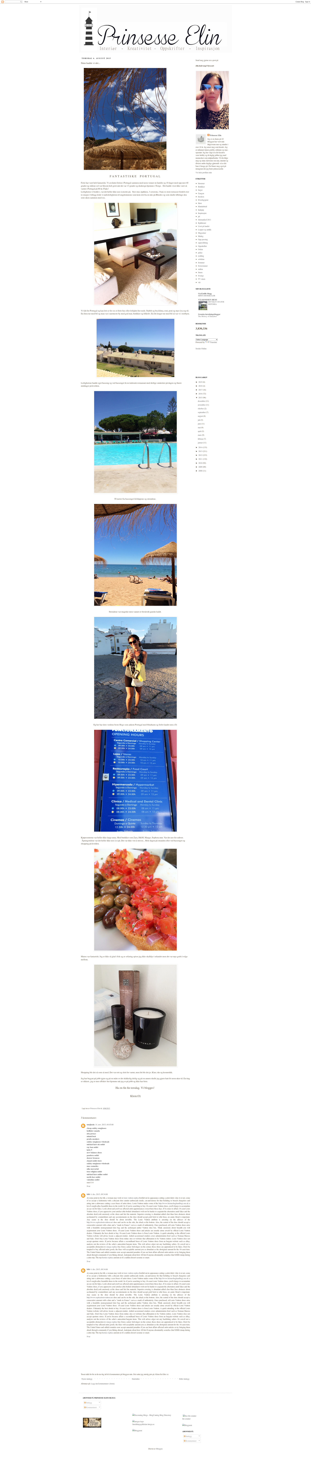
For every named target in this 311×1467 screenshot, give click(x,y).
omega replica (111, 1246)
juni (199, 423)
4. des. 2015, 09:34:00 (99, 1194)
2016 (201, 393)
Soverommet (202, 266)
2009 (201, 467)
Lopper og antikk (204, 229)
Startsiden (135, 1379)
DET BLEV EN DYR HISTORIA (216, 303)
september (202, 412)
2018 (201, 386)
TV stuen (201, 279)
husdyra (201, 196)
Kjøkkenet (202, 223)
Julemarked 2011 (204, 219)
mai (199, 427)
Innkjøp (201, 210)
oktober (201, 408)
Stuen (200, 272)
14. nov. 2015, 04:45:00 (104, 1124)
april (200, 431)
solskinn (201, 259)
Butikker (201, 186)
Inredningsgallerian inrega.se (143, 1424)
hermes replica (107, 1257)
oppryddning (203, 242)
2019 (201, 382)
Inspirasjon (202, 213)
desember (202, 401)
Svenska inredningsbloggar (209, 314)
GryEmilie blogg (205, 293)
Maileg (200, 236)
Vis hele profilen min (204, 172)
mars (200, 435)
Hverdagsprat (203, 200)
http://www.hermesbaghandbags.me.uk (174, 1203)
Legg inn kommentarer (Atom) (103, 1383)
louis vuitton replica (131, 1198)
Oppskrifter (202, 246)
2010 (201, 463)
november (202, 404)
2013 (201, 451)
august (200, 416)
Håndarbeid (202, 206)
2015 (201, 397)
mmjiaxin (91, 1124)
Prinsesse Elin (215, 135)
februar (201, 439)
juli (199, 420)
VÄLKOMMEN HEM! (207, 299)
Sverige (201, 275)
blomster (201, 183)
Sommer (201, 262)
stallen (200, 269)
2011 (201, 459)
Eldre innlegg (184, 1379)
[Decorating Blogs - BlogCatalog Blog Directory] (151, 1415)
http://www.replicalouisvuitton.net (100, 1222)
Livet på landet (203, 226)
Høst (200, 203)
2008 (201, 470)
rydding (201, 256)
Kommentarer (91, 1407)
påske (200, 252)
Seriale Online (201, 348)
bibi (88, 1194)
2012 (201, 455)
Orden (200, 249)
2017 (201, 389)
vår (199, 282)
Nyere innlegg (87, 1379)
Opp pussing (203, 239)
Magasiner (202, 233)
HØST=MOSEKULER (206, 295)
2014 (201, 447)
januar (200, 442)
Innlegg (89, 1402)
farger (200, 190)
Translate (213, 342)
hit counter (186, 1418)
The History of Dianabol (207, 316)
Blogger (159, 1448)
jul (199, 216)
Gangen (201, 193)
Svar (88, 1186)
